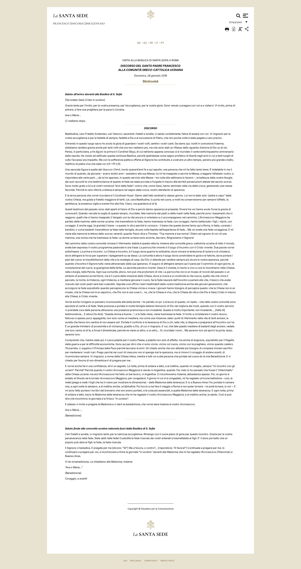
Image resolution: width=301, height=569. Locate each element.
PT (162, 42)
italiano (236, 23)
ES (145, 42)
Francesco (61, 23)
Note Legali (135, 561)
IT (157, 42)
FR (151, 42)
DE (139, 42)
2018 (88, 23)
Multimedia (150, 81)
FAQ (125, 561)
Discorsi (77, 23)
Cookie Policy (150, 561)
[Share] (247, 29)
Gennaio (98, 23)
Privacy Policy (167, 561)
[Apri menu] (245, 15)
